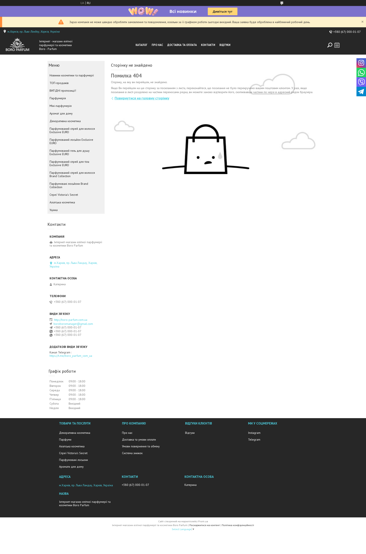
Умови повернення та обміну (141, 446)
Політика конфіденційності (238, 525)
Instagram (254, 433)
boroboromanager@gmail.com (73, 323)
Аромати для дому (71, 467)
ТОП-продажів (59, 83)
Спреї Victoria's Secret (64, 195)
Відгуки (224, 45)
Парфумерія (58, 98)
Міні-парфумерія (61, 106)
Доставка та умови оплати (139, 439)
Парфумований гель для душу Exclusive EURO (70, 152)
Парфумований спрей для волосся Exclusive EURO (72, 130)
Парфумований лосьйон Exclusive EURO (71, 141)
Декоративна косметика (65, 121)
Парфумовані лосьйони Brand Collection (69, 185)
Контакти (208, 45)
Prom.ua (203, 521)
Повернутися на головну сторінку (142, 98)
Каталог (141, 45)
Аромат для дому (61, 113)
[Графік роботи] (337, 45)
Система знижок (132, 453)
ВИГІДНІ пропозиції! (63, 90)
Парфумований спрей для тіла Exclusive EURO (69, 163)
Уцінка (54, 210)
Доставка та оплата (182, 45)
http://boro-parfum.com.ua (70, 319)
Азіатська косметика (62, 202)
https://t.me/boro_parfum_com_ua (71, 356)
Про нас (157, 45)
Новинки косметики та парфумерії (72, 75)
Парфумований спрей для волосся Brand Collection (72, 174)
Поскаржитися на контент (204, 525)
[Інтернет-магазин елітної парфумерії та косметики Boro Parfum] (20, 45)
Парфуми (65, 439)
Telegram (254, 439)
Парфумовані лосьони (73, 460)
